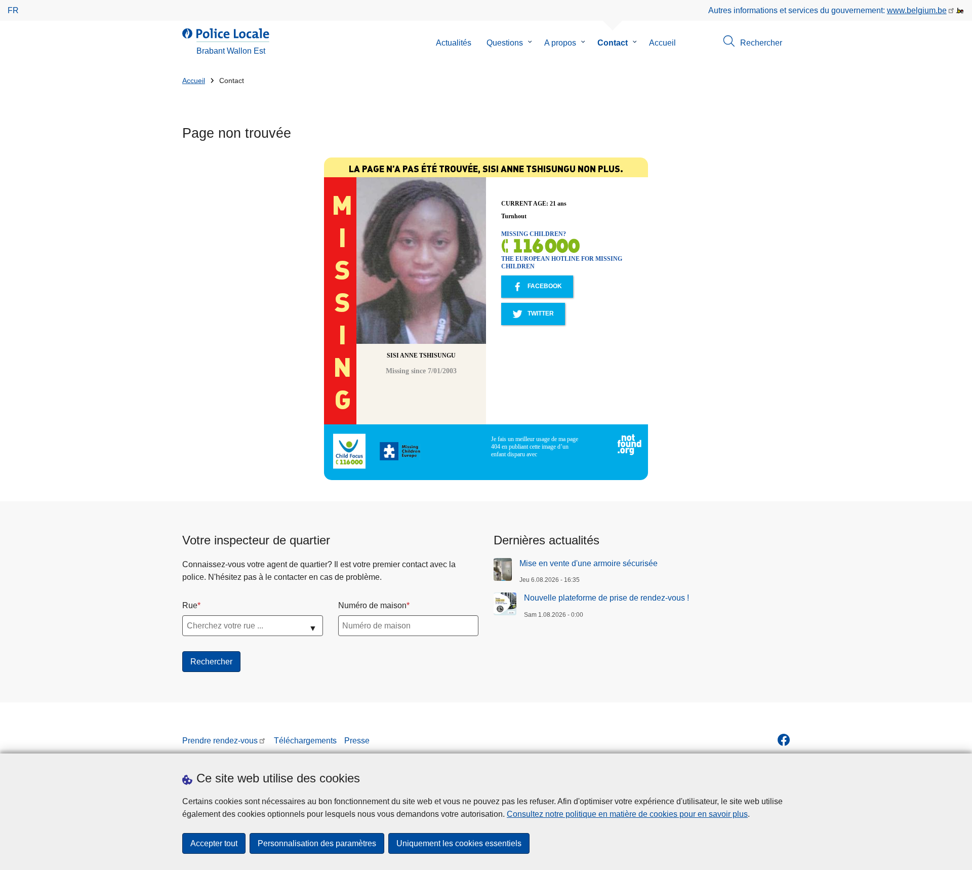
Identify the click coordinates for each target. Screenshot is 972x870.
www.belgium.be (917, 10)
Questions (505, 42)
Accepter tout (213, 843)
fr (13, 10)
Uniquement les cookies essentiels (458, 843)
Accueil (662, 42)
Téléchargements (305, 740)
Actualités (453, 42)
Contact (612, 42)
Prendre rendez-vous (220, 740)
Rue (189, 605)
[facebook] (784, 740)
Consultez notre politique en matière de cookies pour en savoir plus (627, 814)
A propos (560, 42)
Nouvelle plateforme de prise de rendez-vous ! (606, 598)
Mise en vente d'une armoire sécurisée (588, 563)
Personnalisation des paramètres (317, 843)
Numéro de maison (372, 605)
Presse (357, 740)
